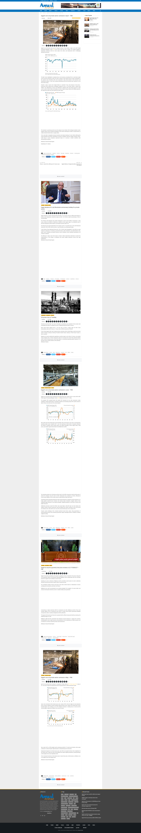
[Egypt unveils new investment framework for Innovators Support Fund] (86, 36)
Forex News (71, 803)
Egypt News (47, 565)
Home (41, 10)
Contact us (51, 0)
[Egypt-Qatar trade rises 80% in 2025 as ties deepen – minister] (86, 19)
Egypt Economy (58, 352)
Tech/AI (56, 10)
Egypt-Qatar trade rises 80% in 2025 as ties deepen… (94, 18)
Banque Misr (72, 794)
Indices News (68, 805)
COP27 (78, 827)
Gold (74, 803)
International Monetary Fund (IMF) (73, 807)
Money (50, 10)
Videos (89, 10)
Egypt (54, 352)
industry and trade (64, 807)
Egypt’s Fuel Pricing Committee (48, 636)
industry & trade (74, 805)
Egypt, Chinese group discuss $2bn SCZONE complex (91, 817)
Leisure (79, 10)
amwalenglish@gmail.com (48, 811)
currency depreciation (51, 777)
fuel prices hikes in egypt (71, 636)
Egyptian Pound (70, 801)
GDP (65, 352)
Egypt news (76, 801)
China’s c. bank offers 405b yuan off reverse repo (50, 164)
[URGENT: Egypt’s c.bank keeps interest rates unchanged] (86, 25)
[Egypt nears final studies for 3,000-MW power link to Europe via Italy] (86, 30)
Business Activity (46, 352)
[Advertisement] (35, 28)
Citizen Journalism (58, 827)
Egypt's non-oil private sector (47, 153)
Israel (72, 809)
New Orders (71, 153)
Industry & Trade (48, 205)
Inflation (69, 352)
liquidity (72, 352)
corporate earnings (44, 777)
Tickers (45, 10)
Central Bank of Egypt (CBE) (73, 796)
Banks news (66, 794)
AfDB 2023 (84, 827)
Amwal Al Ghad (80, 830)
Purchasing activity (77, 153)
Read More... (49, 813)
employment (54, 153)
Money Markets (70, 811)
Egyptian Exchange (64, 801)
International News (64, 809)
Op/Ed (84, 10)
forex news (48, 315)
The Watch (73, 10)
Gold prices (63, 805)
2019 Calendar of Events (68, 827)
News (67, 10)
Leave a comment (61, 176)
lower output (62, 153)
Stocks (61, 10)
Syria (67, 816)
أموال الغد (55, 0)
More (94, 10)
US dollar (68, 818)
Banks (62, 794)
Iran (69, 809)
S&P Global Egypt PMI (72, 684)
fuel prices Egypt (59, 636)
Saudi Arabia (63, 816)
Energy (51, 565)
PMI (54, 49)
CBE (75, 794)
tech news (73, 816)
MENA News (76, 809)
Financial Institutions (64, 803)
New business (67, 153)
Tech (70, 816)
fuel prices (58, 153)
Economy (50, 352)
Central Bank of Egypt (64, 796)
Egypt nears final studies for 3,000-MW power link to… (94, 30)
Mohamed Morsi (63, 811)
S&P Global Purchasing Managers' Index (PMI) (48, 154)
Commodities (43, 315)
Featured (42, 205)
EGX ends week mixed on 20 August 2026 (89, 808)
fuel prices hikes (65, 636)
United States (63, 818)
